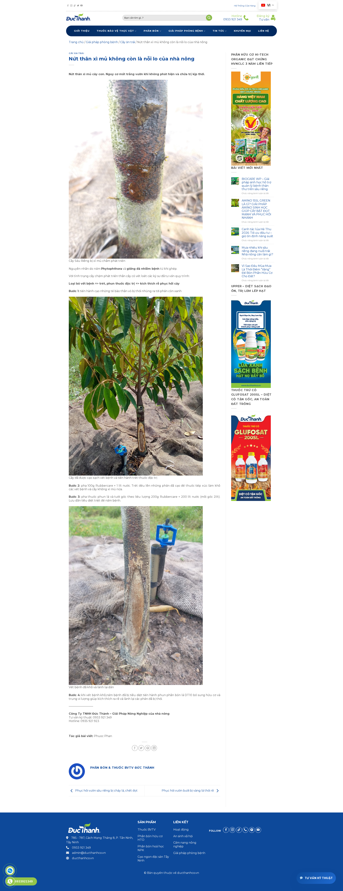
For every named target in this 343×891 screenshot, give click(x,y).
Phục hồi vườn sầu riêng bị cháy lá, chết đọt (106, 790)
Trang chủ (76, 42)
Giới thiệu (82, 31)
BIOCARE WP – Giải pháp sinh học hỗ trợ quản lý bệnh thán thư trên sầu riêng (256, 184)
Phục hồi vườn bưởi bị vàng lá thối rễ (188, 790)
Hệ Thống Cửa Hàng (244, 5)
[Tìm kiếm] (209, 18)
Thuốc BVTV (147, 829)
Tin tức (218, 31)
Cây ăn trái (127, 42)
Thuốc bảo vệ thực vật (115, 31)
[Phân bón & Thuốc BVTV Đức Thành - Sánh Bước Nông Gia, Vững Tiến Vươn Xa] (80, 18)
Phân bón (151, 31)
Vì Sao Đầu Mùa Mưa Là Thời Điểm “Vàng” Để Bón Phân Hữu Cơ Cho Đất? (257, 271)
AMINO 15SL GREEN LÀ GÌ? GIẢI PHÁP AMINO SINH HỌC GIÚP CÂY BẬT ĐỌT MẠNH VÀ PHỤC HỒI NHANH (256, 209)
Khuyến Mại (242, 31)
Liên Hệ (263, 31)
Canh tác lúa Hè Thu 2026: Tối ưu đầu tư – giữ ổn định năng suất (257, 232)
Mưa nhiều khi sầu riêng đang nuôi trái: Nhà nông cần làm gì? (257, 251)
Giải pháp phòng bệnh (185, 31)
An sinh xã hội (183, 836)
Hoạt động (181, 829)
